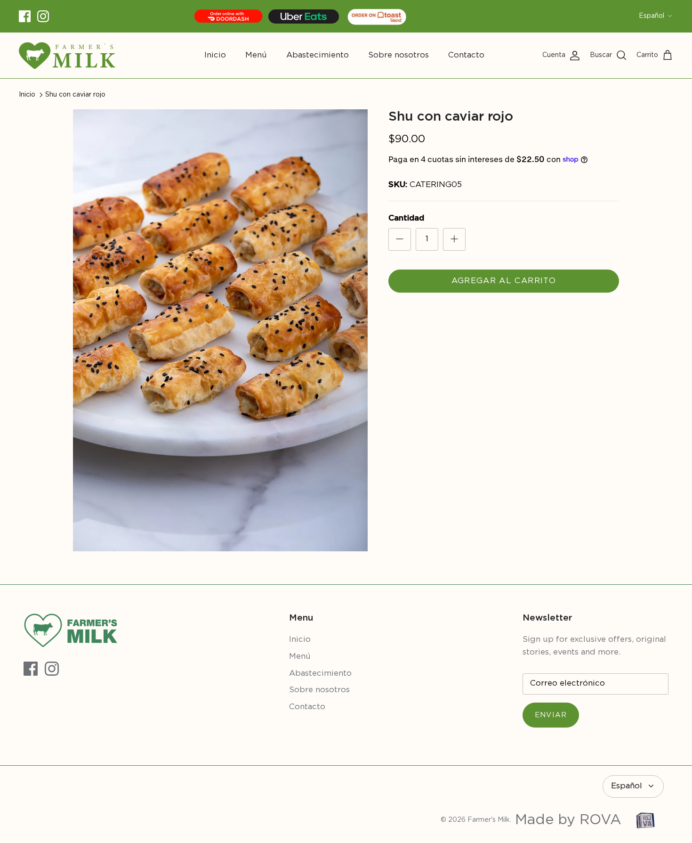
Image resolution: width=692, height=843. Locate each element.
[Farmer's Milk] (67, 55)
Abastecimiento (317, 55)
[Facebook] (25, 16)
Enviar (551, 715)
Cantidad (406, 218)
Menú (256, 55)
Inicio (215, 55)
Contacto (466, 55)
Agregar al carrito (503, 281)
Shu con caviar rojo (75, 95)
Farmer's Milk (488, 820)
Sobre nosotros (398, 55)
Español (651, 16)
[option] (220, 330)
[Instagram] (43, 16)
